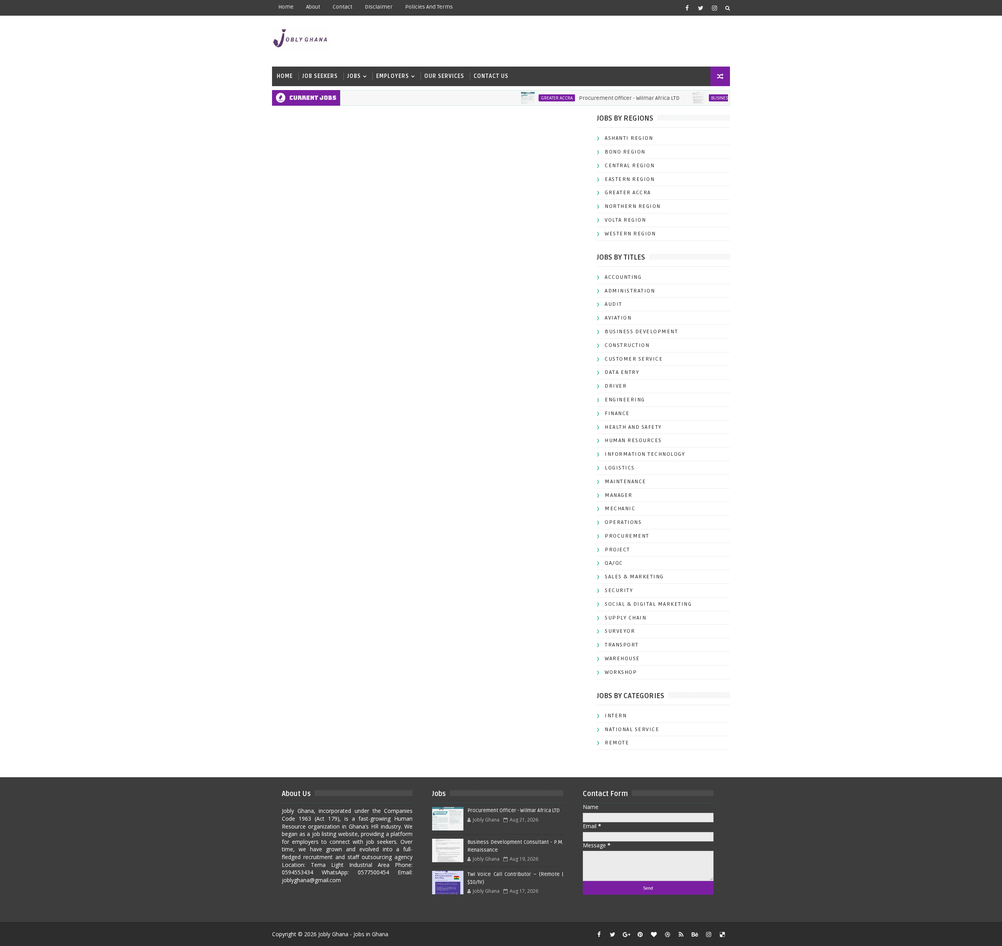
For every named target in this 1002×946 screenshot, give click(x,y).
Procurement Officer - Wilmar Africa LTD (610, 98)
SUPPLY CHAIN (625, 617)
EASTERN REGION (629, 179)
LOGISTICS (620, 467)
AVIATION (618, 317)
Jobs (354, 76)
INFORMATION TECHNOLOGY (645, 454)
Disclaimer (379, 7)
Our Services (444, 76)
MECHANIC (620, 508)
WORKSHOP (621, 672)
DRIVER (616, 386)
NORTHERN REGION (633, 206)
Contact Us (491, 76)
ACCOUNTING (623, 277)
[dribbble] (667, 934)
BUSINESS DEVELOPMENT (716, 98)
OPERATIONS (623, 522)
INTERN (616, 715)
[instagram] (714, 8)
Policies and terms (429, 7)
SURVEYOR (620, 631)
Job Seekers (320, 76)
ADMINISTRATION (630, 290)
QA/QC (614, 563)
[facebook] (687, 8)
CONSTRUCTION (627, 345)
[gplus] (626, 934)
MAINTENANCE (625, 481)
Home (286, 7)
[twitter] (700, 8)
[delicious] (722, 934)
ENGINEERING (625, 399)
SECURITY (619, 590)
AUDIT (613, 304)
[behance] (695, 934)
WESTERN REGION (630, 233)
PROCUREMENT (627, 536)
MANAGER (619, 495)
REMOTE (617, 742)
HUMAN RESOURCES (633, 440)
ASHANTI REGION (629, 138)
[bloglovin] (654, 934)
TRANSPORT (622, 644)
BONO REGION (625, 151)
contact (342, 7)
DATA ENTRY (622, 372)
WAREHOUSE (622, 658)
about (313, 7)
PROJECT (617, 549)
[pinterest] (640, 934)
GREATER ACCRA (537, 98)
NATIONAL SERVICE (632, 729)
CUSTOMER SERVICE (634, 359)
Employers (392, 76)
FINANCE (617, 413)
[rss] (681, 934)
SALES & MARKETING (634, 576)
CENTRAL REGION (629, 165)
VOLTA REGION (625, 220)
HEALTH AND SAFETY (633, 427)
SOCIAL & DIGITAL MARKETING (648, 604)
